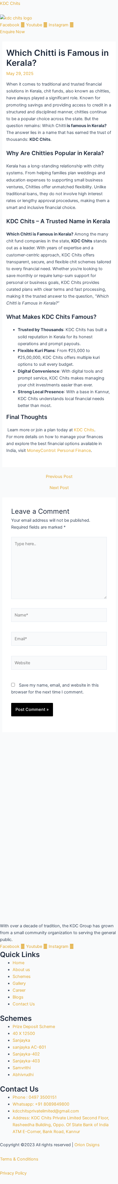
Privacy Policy (13, 1173)
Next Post (59, 488)
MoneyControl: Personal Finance (59, 450)
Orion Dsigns (87, 1144)
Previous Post (59, 477)
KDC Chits (10, 3)
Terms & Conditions (19, 1159)
